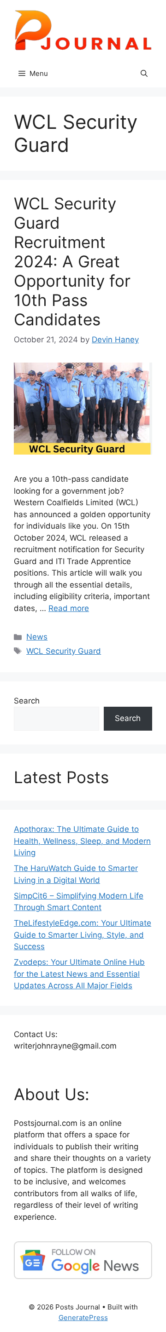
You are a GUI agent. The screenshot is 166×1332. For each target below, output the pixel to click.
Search (27, 700)
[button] (144, 73)
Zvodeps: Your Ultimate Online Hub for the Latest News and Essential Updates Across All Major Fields (79, 973)
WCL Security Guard (63, 651)
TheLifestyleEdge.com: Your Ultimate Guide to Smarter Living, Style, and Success (82, 934)
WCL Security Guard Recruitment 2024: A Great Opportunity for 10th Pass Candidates (72, 261)
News (36, 636)
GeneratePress (83, 1317)
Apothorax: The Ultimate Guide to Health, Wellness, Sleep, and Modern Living (82, 841)
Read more (68, 608)
